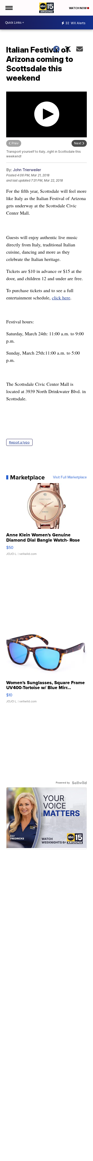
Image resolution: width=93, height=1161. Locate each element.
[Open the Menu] (8, 7)
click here (61, 297)
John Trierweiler (27, 169)
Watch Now (78, 8)
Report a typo (19, 442)
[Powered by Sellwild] (79, 783)
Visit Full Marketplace (70, 477)
